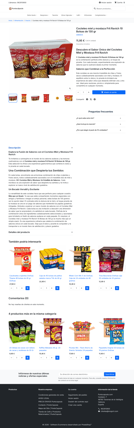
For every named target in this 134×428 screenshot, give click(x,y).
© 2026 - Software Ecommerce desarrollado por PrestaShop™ (67, 425)
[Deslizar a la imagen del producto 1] (13, 98)
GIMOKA (79, 35)
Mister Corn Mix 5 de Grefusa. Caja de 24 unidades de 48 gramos (81, 278)
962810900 (105, 409)
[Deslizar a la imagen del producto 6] (68, 98)
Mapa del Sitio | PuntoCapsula (50, 408)
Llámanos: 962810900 (17, 2)
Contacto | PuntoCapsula (48, 405)
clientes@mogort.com (109, 411)
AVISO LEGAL (43, 398)
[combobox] (108, 8)
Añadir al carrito (109, 92)
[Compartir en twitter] (91, 99)
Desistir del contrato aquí (78, 402)
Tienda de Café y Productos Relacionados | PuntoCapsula (49, 413)
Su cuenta (72, 389)
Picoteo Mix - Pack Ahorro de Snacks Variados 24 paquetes (81, 349)
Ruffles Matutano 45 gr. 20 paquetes (49, 349)
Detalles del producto (19, 232)
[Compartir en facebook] (87, 99)
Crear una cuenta (75, 405)
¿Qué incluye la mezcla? (98, 124)
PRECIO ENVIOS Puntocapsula (50, 402)
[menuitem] (32, 15)
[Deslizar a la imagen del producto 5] (57, 98)
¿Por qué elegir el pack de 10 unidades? (98, 130)
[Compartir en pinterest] (94, 99)
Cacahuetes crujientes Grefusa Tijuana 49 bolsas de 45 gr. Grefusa (21, 278)
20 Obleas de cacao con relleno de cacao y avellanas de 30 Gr (22, 349)
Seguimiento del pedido (77, 395)
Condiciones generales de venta (51, 395)
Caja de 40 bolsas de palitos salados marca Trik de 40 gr (50, 277)
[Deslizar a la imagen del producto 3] (35, 98)
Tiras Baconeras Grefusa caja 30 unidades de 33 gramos (110, 277)
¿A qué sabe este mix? (98, 118)
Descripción (15, 147)
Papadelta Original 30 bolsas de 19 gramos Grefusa (111, 349)
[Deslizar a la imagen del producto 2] (24, 98)
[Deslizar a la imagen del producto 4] (46, 98)
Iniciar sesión (73, 398)
